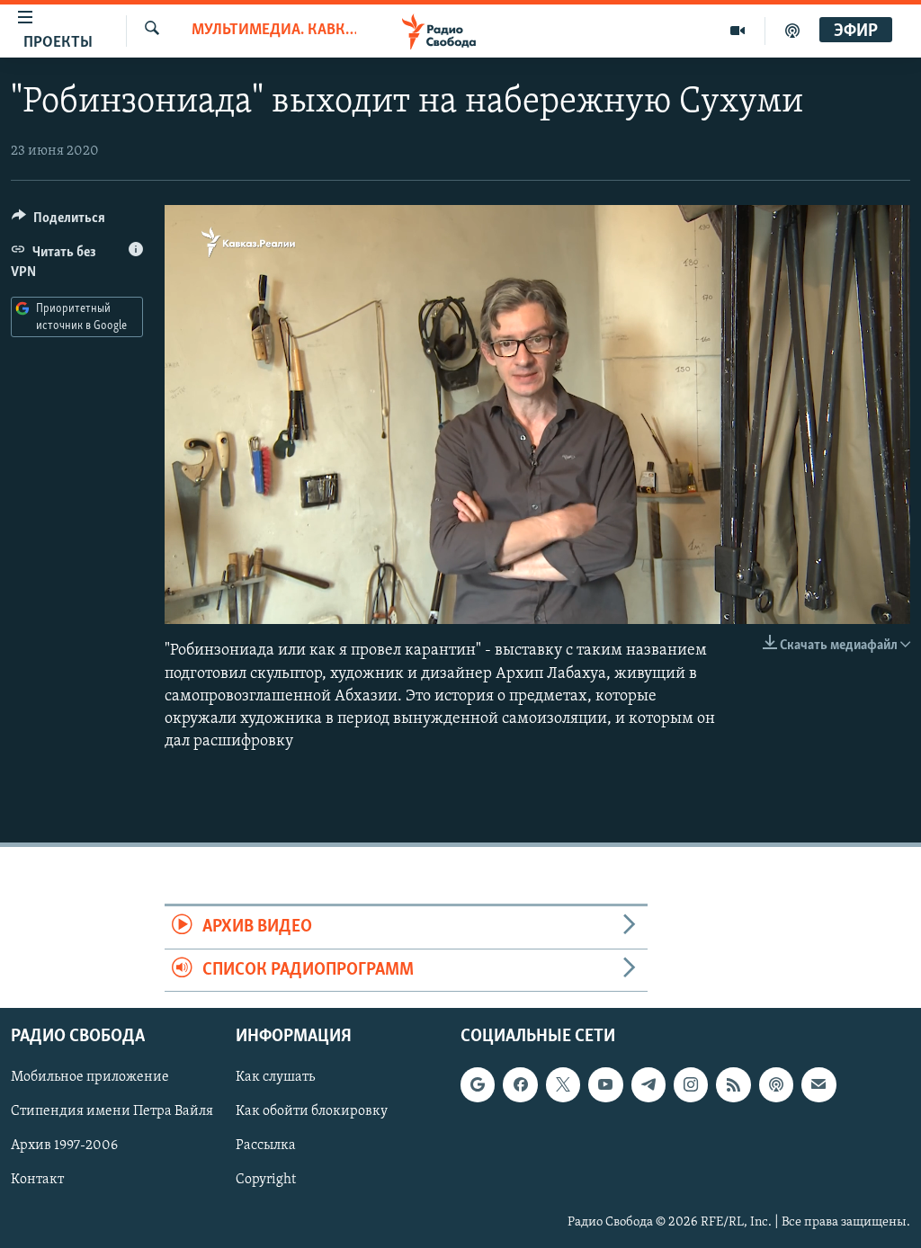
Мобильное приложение (90, 1077)
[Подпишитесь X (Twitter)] (563, 1084)
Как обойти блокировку (312, 1111)
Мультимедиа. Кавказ (274, 30)
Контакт (37, 1179)
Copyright (266, 1179)
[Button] (58, 222)
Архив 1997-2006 (64, 1145)
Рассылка (266, 1145)
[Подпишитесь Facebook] (520, 1084)
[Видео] (738, 30)
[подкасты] (792, 30)
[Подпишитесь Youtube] (605, 1084)
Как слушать (275, 1077)
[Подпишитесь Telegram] (648, 1084)
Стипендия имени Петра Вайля (112, 1111)
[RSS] (733, 1084)
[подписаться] (818, 1084)
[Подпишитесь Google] (477, 1084)
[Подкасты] (776, 1084)
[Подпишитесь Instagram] (691, 1084)
